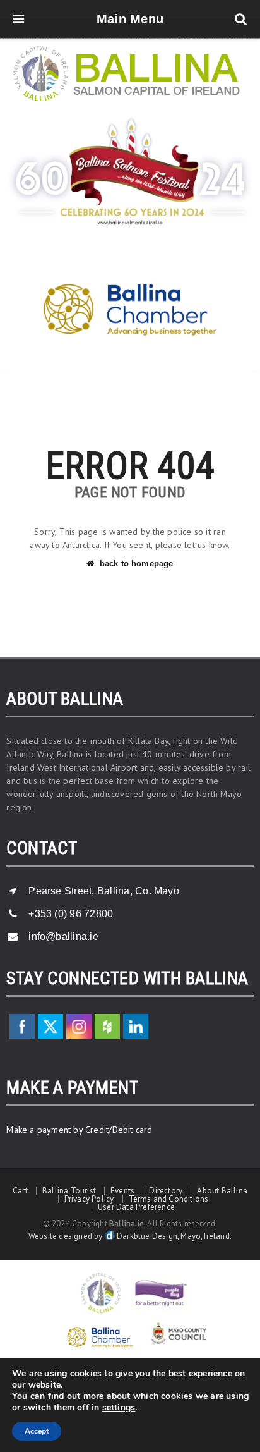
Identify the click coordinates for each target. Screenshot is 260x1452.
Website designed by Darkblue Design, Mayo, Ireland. (130, 1236)
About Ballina (222, 1191)
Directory (165, 1191)
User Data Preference (136, 1207)
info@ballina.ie (63, 936)
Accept (37, 1431)
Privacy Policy (89, 1199)
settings (119, 1407)
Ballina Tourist (69, 1191)
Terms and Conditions (169, 1199)
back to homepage (136, 563)
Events (122, 1191)
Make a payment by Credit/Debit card (79, 1129)
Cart (20, 1191)
